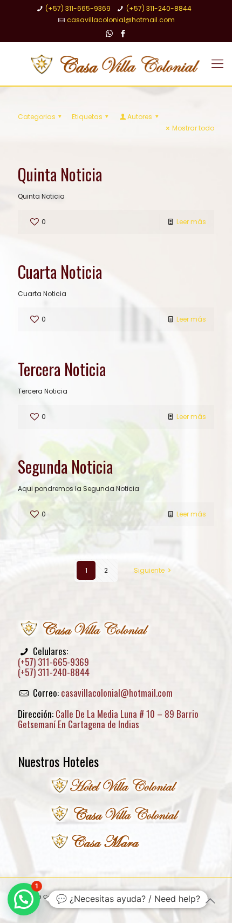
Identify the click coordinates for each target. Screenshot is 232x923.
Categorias (37, 116)
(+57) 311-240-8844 (159, 8)
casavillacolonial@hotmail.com (121, 19)
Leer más (191, 221)
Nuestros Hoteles (58, 761)
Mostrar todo (193, 128)
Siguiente (149, 570)
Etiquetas (87, 116)
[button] (24, 899)
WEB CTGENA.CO (126, 903)
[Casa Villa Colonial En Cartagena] (116, 64)
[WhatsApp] (109, 33)
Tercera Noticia (62, 369)
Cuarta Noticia (60, 271)
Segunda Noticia (65, 466)
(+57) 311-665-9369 (78, 8)
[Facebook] (123, 33)
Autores (139, 116)
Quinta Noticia (60, 174)
